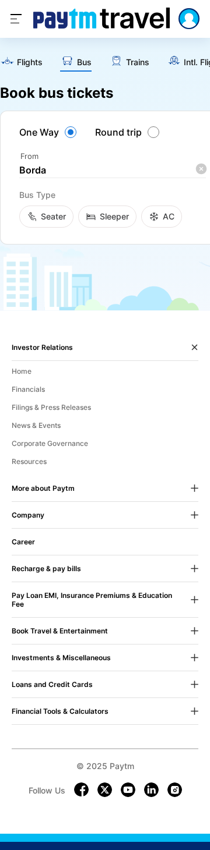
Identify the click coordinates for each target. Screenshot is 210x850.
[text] (21, 63)
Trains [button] (137, 62)
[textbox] (112, 170)
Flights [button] (30, 62)
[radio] (49, 132)
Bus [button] (84, 62)
